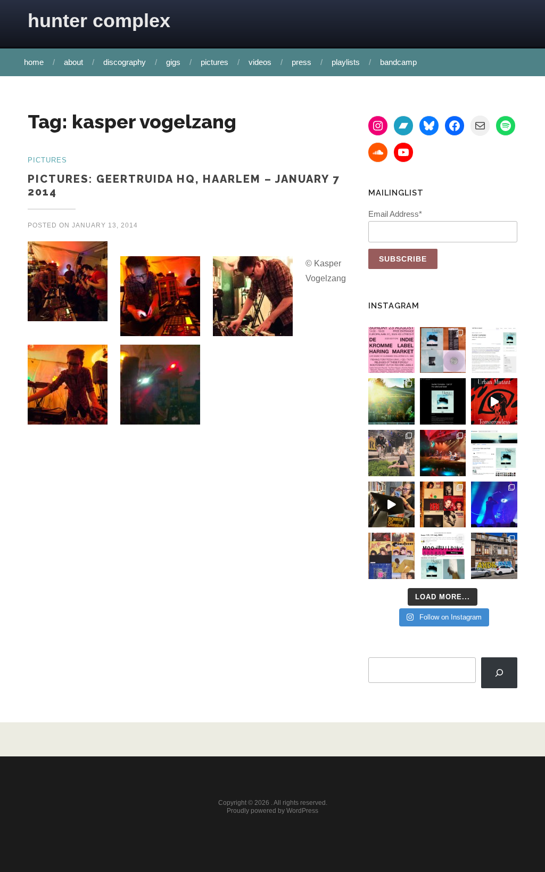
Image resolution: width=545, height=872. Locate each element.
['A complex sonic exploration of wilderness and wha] (443, 401)
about (73, 62)
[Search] (499, 673)
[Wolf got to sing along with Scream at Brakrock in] (391, 453)
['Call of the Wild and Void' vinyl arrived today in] (443, 350)
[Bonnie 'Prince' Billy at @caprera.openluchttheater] (443, 453)
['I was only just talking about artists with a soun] (443, 556)
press (301, 62)
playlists (346, 62)
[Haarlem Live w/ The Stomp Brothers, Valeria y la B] (391, 401)
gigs (173, 62)
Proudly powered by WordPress (272, 810)
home (34, 62)
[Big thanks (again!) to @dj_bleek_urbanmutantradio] (494, 401)
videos (260, 62)
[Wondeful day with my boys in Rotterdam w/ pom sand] (443, 505)
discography (124, 62)
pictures (214, 62)
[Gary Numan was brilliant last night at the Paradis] (494, 505)
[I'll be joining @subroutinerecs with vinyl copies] (391, 350)
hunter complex (99, 20)
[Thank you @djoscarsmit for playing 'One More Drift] (391, 505)
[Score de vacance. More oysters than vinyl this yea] (391, 556)
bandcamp (398, 62)
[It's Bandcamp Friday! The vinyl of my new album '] (494, 453)
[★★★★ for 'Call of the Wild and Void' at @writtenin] (494, 350)
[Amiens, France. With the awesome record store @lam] (494, 556)
